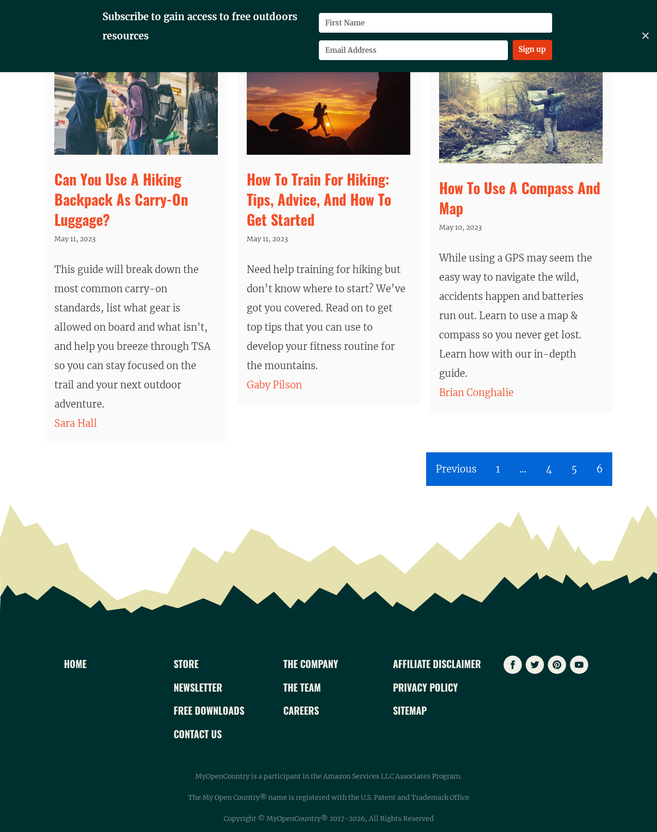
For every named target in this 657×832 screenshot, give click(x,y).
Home (75, 664)
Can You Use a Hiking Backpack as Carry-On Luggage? (121, 199)
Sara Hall (75, 423)
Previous (456, 469)
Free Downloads (209, 710)
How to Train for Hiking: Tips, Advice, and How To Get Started (319, 199)
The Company (310, 664)
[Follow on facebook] (513, 665)
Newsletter (198, 687)
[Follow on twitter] (535, 665)
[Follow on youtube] (579, 665)
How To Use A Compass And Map (519, 198)
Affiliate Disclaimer (437, 664)
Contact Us (198, 734)
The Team (302, 687)
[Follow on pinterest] (557, 665)
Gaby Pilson (274, 385)
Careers (301, 710)
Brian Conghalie (476, 392)
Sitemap (410, 710)
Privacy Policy (425, 687)
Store (186, 664)
